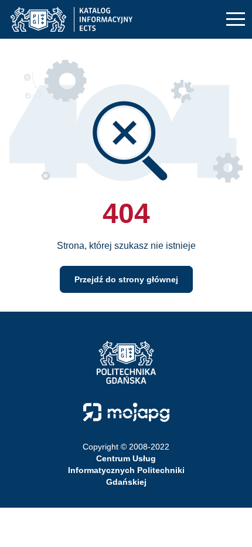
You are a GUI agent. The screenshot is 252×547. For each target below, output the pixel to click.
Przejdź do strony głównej (126, 279)
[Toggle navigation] (235, 19)
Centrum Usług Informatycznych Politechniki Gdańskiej (126, 470)
